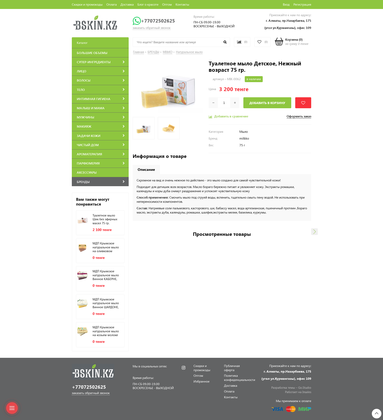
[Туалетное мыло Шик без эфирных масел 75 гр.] (82, 219)
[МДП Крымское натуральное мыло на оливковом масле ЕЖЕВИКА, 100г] (82, 247)
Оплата (111, 4)
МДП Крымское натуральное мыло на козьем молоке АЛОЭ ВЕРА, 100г (106, 331)
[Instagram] (184, 368)
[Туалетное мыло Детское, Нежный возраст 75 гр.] (169, 87)
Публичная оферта (232, 368)
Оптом (167, 4)
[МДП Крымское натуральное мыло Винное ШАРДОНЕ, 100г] (82, 303)
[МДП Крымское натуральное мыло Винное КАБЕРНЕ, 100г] (82, 275)
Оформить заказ (299, 116)
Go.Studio (304, 388)
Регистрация (302, 4)
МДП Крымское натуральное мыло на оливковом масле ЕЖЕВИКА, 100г (106, 247)
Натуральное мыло (189, 52)
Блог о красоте (147, 4)
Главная (138, 52)
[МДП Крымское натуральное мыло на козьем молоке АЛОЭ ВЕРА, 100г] (82, 331)
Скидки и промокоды (87, 4)
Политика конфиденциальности (239, 377)
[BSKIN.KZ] (95, 22)
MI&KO (167, 52)
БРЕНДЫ (153, 52)
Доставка (127, 4)
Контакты (182, 4)
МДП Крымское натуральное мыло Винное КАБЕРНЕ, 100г (106, 275)
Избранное (201, 381)
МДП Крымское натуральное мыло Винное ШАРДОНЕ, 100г (106, 303)
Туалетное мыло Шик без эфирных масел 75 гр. (105, 219)
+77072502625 (158, 21)
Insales (306, 392)
